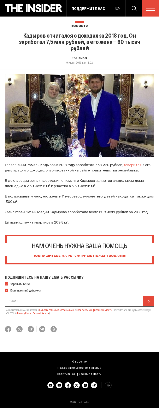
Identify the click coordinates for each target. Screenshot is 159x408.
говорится (133, 165)
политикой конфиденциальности (94, 309)
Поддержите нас (88, 8)
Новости (79, 26)
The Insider (79, 58)
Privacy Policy (24, 313)
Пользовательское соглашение (79, 367)
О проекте (79, 361)
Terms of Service (41, 313)
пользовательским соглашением (56, 309)
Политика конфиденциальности (79, 374)
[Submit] (148, 301)
